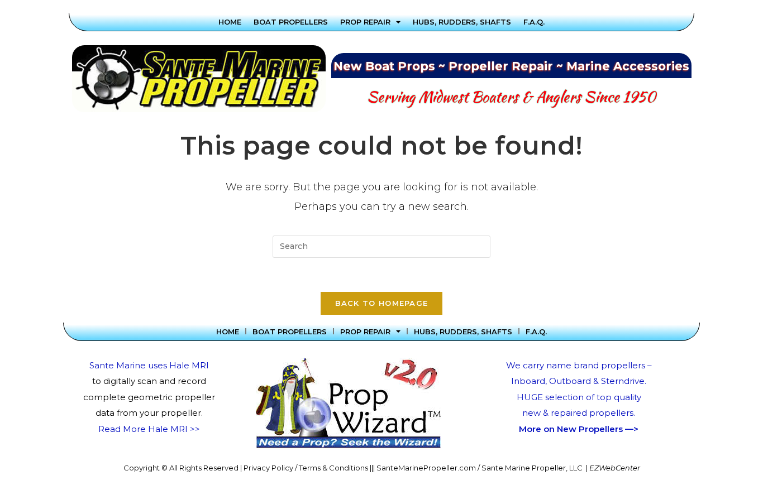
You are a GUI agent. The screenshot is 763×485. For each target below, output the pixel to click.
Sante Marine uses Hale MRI (149, 365)
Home (229, 21)
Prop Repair (365, 21)
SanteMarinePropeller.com (426, 467)
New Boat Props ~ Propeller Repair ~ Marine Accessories (511, 66)
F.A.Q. (534, 21)
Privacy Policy (268, 467)
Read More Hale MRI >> (149, 429)
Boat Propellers (291, 21)
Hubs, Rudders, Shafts (462, 21)
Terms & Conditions (333, 467)
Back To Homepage (381, 303)
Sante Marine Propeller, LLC (532, 467)
